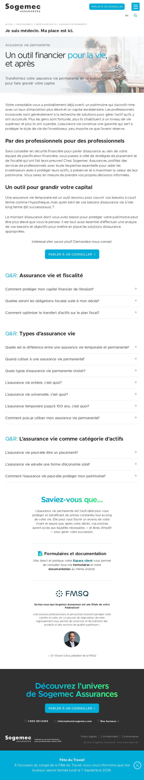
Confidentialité (109, 736)
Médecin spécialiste (46, 24)
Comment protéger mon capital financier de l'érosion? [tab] (49, 289)
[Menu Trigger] (136, 7)
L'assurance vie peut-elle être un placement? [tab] (41, 452)
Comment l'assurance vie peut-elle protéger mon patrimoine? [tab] (55, 476)
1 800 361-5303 (38, 721)
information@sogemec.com (75, 721)
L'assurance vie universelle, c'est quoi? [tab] (36, 394)
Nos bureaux (108, 721)
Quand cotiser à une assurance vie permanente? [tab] (45, 359)
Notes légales (89, 736)
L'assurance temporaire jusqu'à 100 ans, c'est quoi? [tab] (47, 406)
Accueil (9, 24)
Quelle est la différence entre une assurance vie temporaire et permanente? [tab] (67, 347)
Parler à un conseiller (107, 7)
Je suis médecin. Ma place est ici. (39, 31)
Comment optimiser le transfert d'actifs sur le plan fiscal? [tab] (52, 313)
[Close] (138, 766)
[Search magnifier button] (135, 15)
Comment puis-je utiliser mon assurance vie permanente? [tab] (52, 418)
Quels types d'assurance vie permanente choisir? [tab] (45, 371)
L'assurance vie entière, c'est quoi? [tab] (33, 383)
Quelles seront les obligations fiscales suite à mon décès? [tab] (52, 301)
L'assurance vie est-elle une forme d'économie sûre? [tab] (47, 464)
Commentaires (130, 736)
